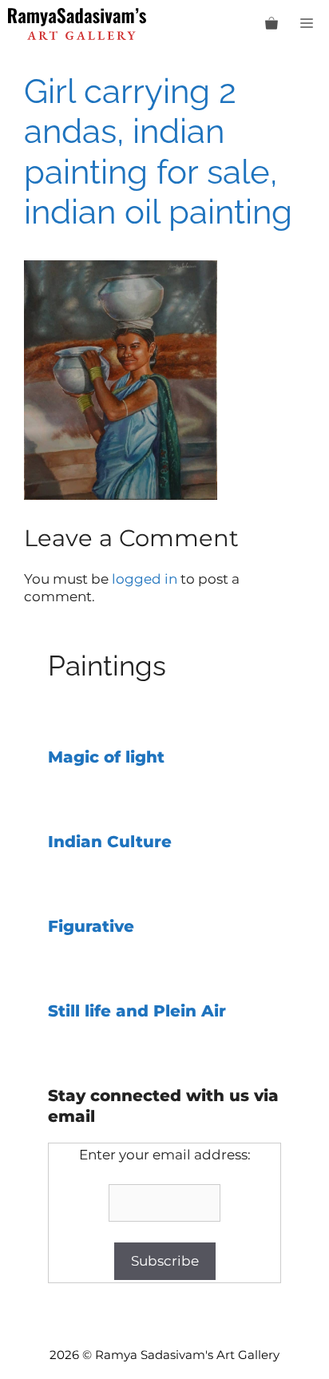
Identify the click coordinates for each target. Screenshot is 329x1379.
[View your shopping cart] (271, 24)
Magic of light (106, 757)
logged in (144, 579)
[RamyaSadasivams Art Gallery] (77, 24)
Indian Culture (110, 841)
